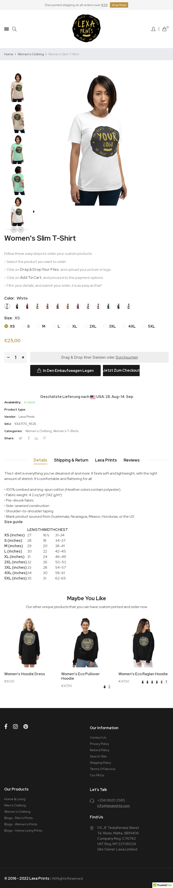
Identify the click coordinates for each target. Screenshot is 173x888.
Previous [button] (14, 229)
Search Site (98, 756)
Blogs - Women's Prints (20, 824)
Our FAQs (97, 775)
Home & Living (14, 799)
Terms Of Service (102, 769)
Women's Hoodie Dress (24, 674)
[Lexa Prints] (86, 29)
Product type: (15, 409)
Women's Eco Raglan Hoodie (143, 674)
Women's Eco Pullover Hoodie (80, 676)
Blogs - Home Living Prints (23, 830)
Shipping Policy (100, 763)
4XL (131, 326)
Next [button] (20, 229)
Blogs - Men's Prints (18, 818)
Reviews (132, 460)
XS (12, 326)
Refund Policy (99, 750)
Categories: (13, 431)
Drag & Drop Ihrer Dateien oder (99, 357)
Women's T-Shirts (65, 431)
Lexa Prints (106, 460)
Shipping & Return (71, 460)
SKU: (7, 424)
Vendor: (10, 417)
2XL (92, 326)
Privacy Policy (99, 744)
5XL (151, 326)
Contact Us (98, 737)
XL (74, 326)
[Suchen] (14, 29)
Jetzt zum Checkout (121, 370)
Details (40, 460)
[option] (19, 87)
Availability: (12, 402)
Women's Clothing (38, 431)
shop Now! (119, 5)
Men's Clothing (15, 805)
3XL (112, 326)
